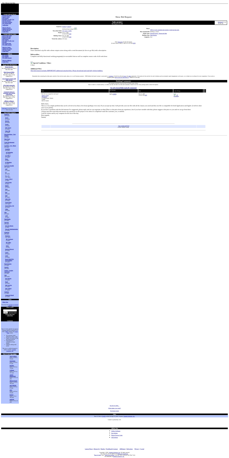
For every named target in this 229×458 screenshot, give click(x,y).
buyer (124, 76)
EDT (70, 34)
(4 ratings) (68, 26)
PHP (6, 195)
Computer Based (9, 295)
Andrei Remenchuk (13, 375)
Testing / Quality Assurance (8, 271)
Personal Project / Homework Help (158, 33)
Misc (5, 212)
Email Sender (9, 67)
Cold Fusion (8, 182)
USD (114, 94)
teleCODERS (13, 385)
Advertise (130, 449)
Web (5, 275)
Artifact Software (115, 431)
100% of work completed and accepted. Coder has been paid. (164, 30)
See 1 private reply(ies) (123, 125)
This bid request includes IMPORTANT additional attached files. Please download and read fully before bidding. (67, 71)
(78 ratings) (44, 97)
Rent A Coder (97, 455)
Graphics (7, 149)
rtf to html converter (9, 85)
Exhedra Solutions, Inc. (11, 350)
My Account (5, 18)
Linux (6, 252)
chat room (120, 42)
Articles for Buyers (7, 29)
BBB (6, 331)
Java (6, 189)
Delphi (7, 185)
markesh (12, 399)
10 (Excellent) (176, 95)
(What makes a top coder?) (114, 408)
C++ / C (7, 175)
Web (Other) (8, 288)
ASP (6, 169)
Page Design (8, 278)
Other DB (7, 131)
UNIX (6, 256)
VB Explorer (114, 437)
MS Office (8, 242)
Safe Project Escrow (109, 455)
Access (6, 117)
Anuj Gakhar (13, 356)
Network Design (9, 225)
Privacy (137, 449)
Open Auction (153, 35)
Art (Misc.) (8, 155)
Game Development (9, 142)
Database (6, 114)
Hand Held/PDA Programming (9, 260)
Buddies (12, 365)
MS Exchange (9, 239)
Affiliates (122, 449)
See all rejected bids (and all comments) (123, 88)
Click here (4, 108)
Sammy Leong (45, 95)
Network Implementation (11, 229)
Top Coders (13, 354)
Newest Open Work (10, 314)
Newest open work (7, 35)
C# (6, 172)
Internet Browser (9, 249)
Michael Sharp (13, 380)
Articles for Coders (7, 48)
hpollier (64, 26)
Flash (6, 282)
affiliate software (9, 101)
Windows (7, 236)
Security (6, 267)
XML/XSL (8, 199)
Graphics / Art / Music (10, 145)
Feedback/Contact (112, 449)
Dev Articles (114, 433)
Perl (6, 192)
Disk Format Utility (9, 72)
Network (6, 222)
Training (6, 292)
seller (129, 76)
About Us (97, 449)
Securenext (12, 361)
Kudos (103, 449)
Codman (12, 370)
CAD (6, 215)
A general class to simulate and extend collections (9, 93)
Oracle (6, 124)
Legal (142, 449)
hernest (11, 394)
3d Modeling (8, 162)
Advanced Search (12, 312)
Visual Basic (8, 202)
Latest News (10, 315)
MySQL (7, 121)
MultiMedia (7, 219)
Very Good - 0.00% (67, 30)
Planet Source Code (116, 435)
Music (6, 159)
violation (111, 76)
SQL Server (8, 127)
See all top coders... (114, 405)
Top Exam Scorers (114, 411)
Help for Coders (6, 47)
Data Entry (7, 139)
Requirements (7, 264)
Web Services (8, 285)
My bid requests (6, 20)
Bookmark (220, 22)
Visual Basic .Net (9, 205)
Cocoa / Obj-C (9, 179)
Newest (4, 64)
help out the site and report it (122, 77)
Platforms (6, 232)
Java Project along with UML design (9, 79)
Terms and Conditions (122, 453)
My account (5, 55)
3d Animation (9, 152)
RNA (11, 390)
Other (6, 209)
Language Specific (9, 165)
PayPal (104, 416)
